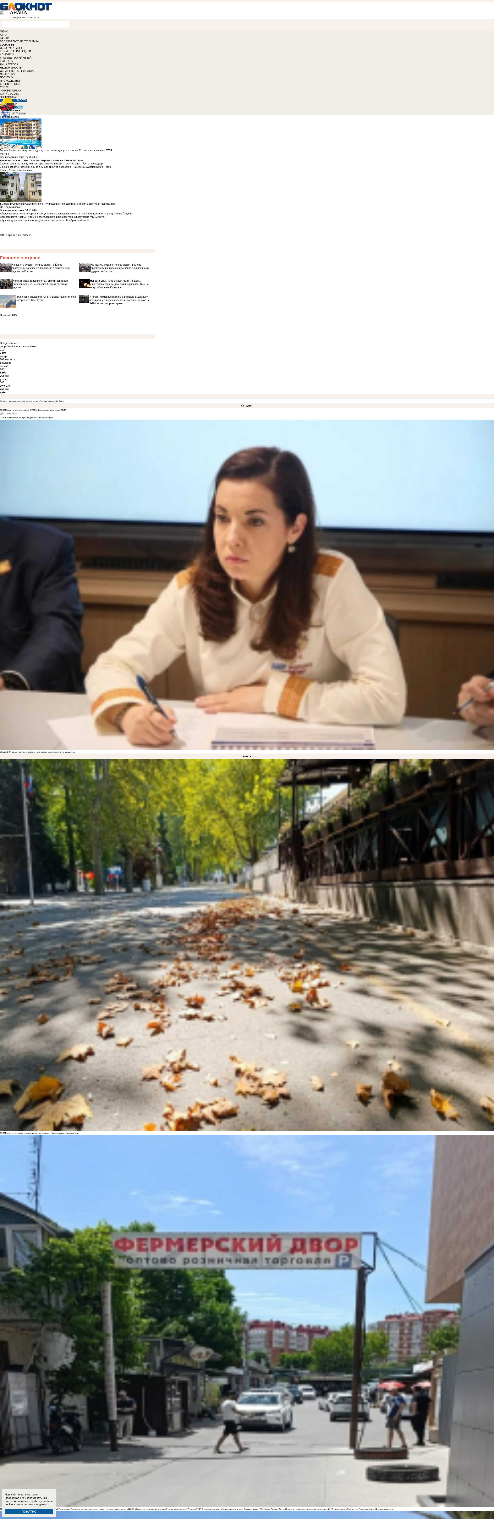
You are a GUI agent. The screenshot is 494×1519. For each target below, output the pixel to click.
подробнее (29, 346)
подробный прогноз (11, 346)
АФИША (4, 38)
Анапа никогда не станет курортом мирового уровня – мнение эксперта (41, 160)
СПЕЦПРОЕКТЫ (10, 84)
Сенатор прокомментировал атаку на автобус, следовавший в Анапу (32, 401)
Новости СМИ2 (8, 315)
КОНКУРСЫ (7, 54)
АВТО (3, 34)
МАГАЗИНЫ (19, 113)
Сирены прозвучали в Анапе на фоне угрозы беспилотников (229, 1509)
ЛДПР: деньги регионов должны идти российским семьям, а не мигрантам (40, 752)
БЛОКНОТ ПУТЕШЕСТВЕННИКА (19, 41)
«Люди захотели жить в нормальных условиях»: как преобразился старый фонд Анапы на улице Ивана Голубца (66, 213)
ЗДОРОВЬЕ (7, 44)
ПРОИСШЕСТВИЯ (10, 80)
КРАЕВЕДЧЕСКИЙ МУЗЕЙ (15, 57)
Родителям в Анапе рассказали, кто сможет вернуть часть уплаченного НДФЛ (95, 1509)
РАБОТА (21, 100)
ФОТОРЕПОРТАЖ (10, 90)
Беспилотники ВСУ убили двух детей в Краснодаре (29, 418)
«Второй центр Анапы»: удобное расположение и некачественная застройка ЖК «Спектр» (52, 216)
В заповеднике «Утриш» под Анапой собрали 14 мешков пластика (362, 1509)
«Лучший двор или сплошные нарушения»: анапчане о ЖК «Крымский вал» (44, 220)
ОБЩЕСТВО (7, 74)
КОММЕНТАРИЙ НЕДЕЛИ (15, 51)
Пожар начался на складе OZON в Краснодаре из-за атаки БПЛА (35, 410)
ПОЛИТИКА (7, 77)
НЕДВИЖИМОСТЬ (11, 67)
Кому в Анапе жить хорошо (16, 170)
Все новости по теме (12, 157)
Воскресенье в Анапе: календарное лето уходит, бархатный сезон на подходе (42, 1133)
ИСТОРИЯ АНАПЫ (11, 48)
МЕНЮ (4, 31)
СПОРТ (4, 87)
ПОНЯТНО (29, 1511)
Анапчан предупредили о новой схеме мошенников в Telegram (166, 1509)
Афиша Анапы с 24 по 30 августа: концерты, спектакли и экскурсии (295, 1509)
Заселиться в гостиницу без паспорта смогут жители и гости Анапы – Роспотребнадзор (51, 163)
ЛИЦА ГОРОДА (9, 64)
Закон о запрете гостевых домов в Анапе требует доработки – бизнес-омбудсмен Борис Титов (55, 166)
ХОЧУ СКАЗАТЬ (9, 93)
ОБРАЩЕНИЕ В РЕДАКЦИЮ (17, 70)
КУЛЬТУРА (6, 61)
